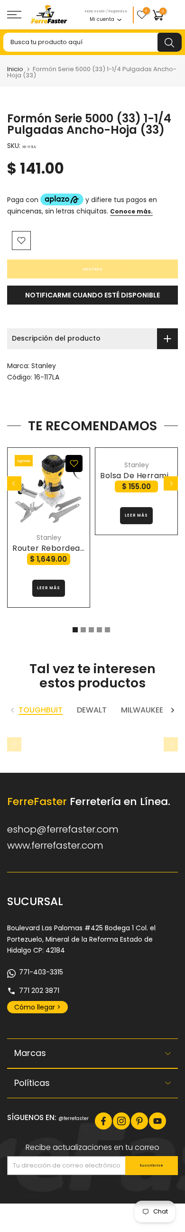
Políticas (32, 1083)
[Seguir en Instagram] (121, 1121)
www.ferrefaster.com (55, 845)
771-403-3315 (41, 972)
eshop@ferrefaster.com (63, 829)
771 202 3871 (39, 990)
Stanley (43, 366)
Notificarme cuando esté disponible (92, 295)
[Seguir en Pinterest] (139, 1121)
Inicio (15, 69)
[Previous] (14, 483)
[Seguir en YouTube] (157, 1121)
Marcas (30, 1053)
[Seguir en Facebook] (103, 1121)
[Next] (171, 483)
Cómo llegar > (37, 1007)
